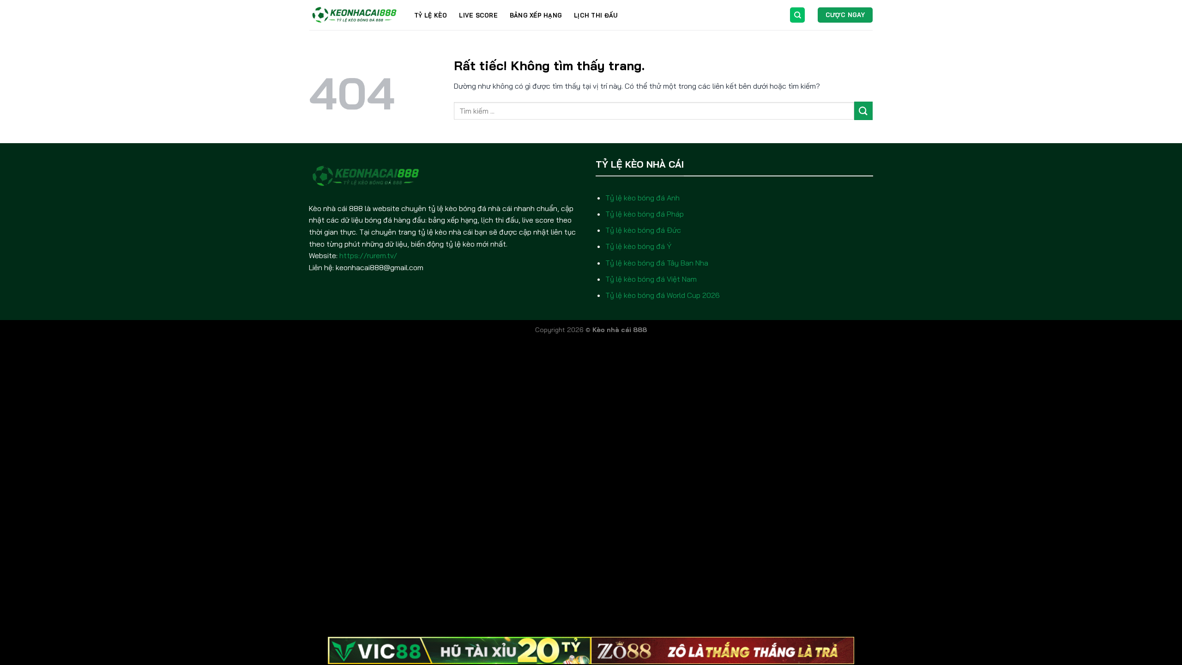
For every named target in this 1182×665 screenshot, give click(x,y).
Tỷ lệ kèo (430, 15)
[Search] (797, 15)
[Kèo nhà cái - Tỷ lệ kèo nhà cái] (354, 15)
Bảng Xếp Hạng (536, 15)
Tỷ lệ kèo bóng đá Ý (638, 246)
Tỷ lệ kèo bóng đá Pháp (644, 213)
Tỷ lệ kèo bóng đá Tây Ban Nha (656, 262)
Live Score (478, 15)
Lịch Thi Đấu (595, 15)
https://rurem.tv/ (368, 255)
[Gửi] (863, 111)
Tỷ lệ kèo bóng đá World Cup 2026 (662, 295)
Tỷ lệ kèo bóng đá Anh (642, 197)
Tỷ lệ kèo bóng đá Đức (643, 230)
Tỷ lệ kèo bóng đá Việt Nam (651, 279)
